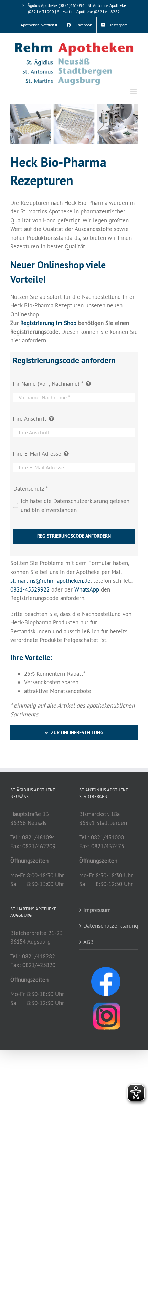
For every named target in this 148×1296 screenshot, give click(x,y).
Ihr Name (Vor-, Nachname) (48, 383)
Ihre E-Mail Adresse (37, 453)
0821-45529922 (30, 589)
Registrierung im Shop (48, 322)
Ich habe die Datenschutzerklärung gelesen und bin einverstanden (75, 505)
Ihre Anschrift (29, 418)
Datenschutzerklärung (108, 925)
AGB (88, 941)
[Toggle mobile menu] (134, 91)
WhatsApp (86, 589)
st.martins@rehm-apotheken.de (50, 580)
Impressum (97, 909)
